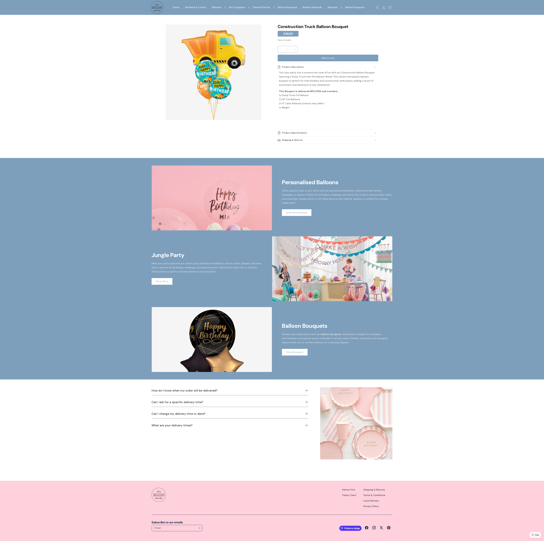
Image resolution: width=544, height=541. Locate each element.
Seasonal (333, 7)
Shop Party (162, 281)
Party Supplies (237, 7)
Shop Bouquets (294, 352)
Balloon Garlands (312, 7)
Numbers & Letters (195, 7)
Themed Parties (261, 7)
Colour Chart (349, 495)
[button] (377, 7)
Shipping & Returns (374, 489)
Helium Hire (348, 489)
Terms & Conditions (374, 495)
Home (176, 7)
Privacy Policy (371, 506)
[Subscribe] (199, 528)
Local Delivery (371, 500)
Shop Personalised (296, 212)
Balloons (216, 7)
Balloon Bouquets (287, 7)
